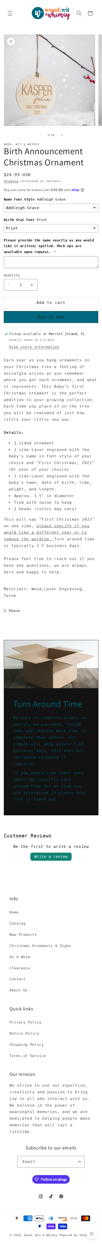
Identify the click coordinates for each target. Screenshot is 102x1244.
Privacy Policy (25, 1022)
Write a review (51, 856)
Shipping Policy (26, 1044)
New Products (23, 934)
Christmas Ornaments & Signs (40, 946)
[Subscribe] (79, 1161)
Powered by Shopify (75, 1235)
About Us (18, 990)
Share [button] (14, 611)
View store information (34, 347)
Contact (17, 979)
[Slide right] (61, 135)
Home (14, 912)
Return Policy (24, 1033)
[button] (10, 13)
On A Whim (19, 957)
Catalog (17, 923)
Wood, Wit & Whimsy (40, 1235)
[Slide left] (40, 135)
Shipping (11, 181)
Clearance (19, 968)
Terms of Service (27, 1056)
